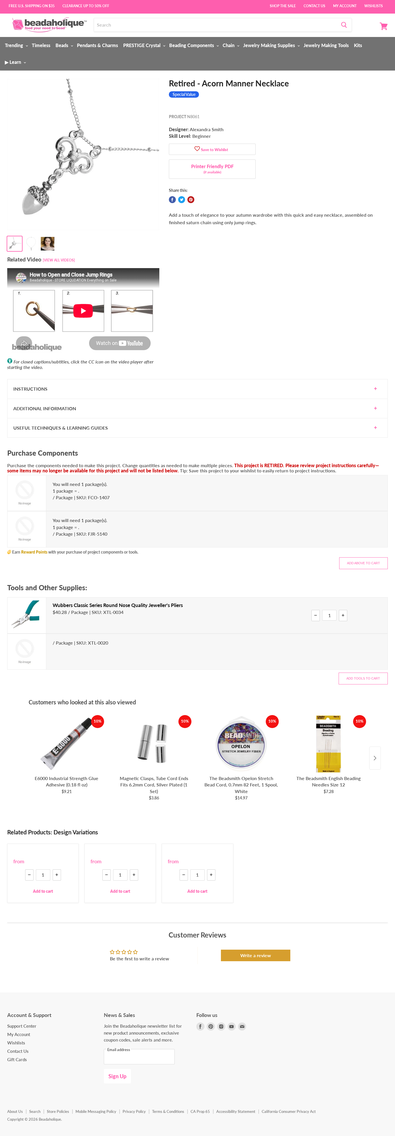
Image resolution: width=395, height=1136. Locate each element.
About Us (15, 1111)
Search (34, 1111)
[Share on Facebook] (172, 199)
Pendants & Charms (97, 45)
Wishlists (373, 5)
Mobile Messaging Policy (95, 1111)
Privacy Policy (134, 1111)
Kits (358, 45)
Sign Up (117, 1076)
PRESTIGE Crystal (142, 45)
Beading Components (192, 45)
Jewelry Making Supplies (269, 45)
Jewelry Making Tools (326, 45)
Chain (229, 45)
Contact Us (314, 5)
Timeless (41, 45)
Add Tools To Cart (363, 678)
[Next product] (375, 758)
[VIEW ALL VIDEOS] (59, 260)
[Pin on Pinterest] (190, 199)
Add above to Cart (363, 563)
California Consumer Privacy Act (289, 1111)
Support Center (21, 1026)
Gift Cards (17, 1059)
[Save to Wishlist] (197, 149)
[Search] (344, 24)
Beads (62, 45)
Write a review (255, 955)
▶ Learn (13, 62)
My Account (345, 5)
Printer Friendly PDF (212, 169)
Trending (14, 45)
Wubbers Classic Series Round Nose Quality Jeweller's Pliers (118, 605)
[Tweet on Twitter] (181, 199)
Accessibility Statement (235, 1111)
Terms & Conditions (168, 1111)
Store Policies (58, 1111)
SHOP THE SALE (283, 5)
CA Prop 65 (200, 1111)
